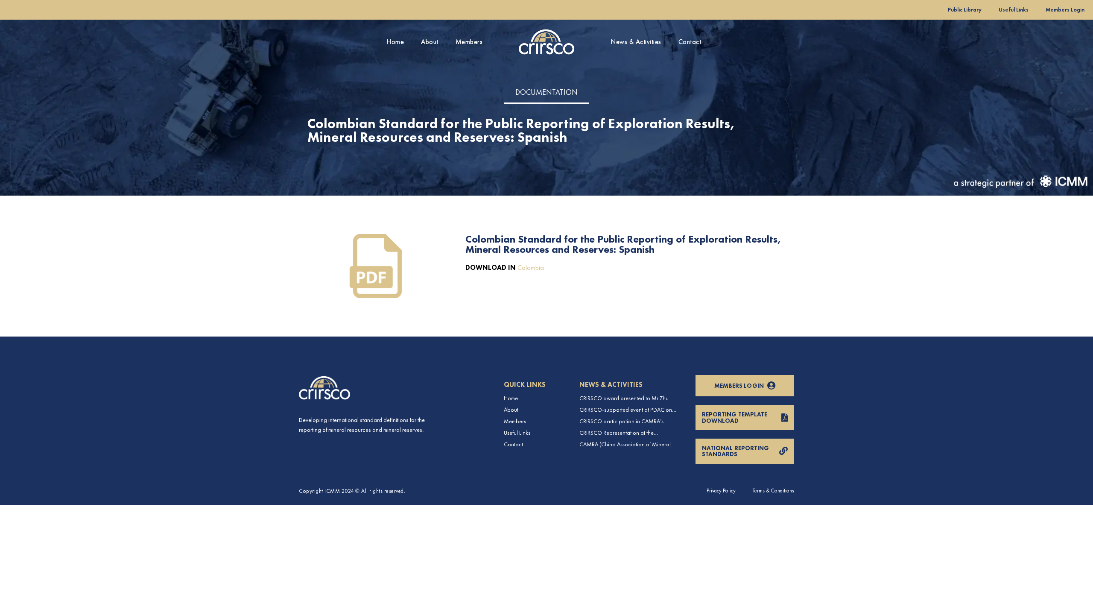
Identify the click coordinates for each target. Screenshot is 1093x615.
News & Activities (636, 41)
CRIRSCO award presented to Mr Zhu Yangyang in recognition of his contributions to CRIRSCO (624, 398)
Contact (689, 41)
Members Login (1065, 9)
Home (395, 41)
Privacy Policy (721, 490)
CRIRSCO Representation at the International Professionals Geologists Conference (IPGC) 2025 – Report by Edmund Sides (624, 432)
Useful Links (1014, 9)
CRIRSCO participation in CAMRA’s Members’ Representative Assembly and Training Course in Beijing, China (626, 421)
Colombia (530, 267)
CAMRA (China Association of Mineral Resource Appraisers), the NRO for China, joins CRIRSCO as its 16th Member (628, 444)
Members (469, 41)
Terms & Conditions (773, 490)
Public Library (965, 9)
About (429, 41)
